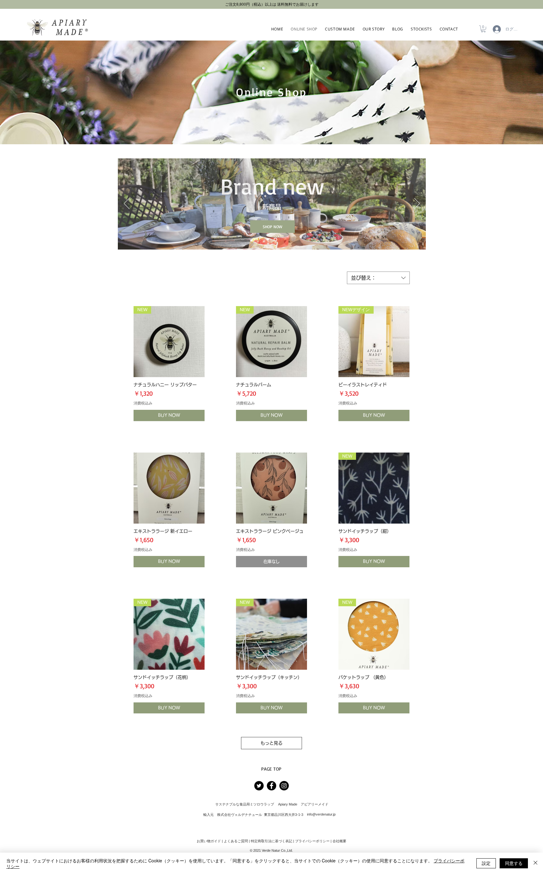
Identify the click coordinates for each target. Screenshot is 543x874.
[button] (483, 28)
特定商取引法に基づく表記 (271, 841)
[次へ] (417, 204)
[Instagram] (284, 785)
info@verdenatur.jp (321, 814)
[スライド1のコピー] (267, 240)
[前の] (126, 204)
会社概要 (339, 841)
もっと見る (271, 743)
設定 (486, 863)
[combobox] (378, 278)
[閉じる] (535, 863)
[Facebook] (271, 785)
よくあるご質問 (236, 841)
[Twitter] (259, 785)
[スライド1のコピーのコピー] (275, 239)
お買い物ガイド (209, 841)
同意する (514, 863)
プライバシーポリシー (312, 841)
